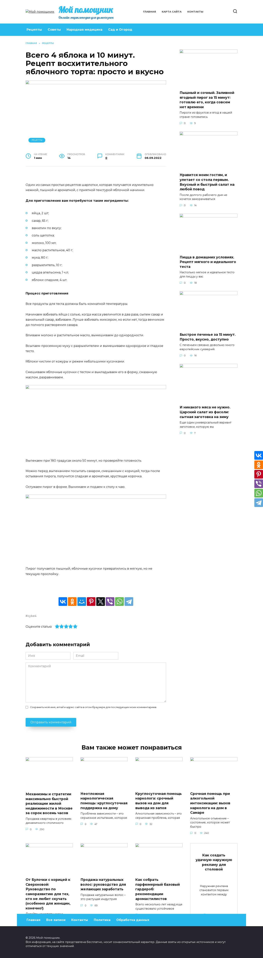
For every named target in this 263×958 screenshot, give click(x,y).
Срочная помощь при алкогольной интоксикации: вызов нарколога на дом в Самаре (210, 803)
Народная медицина (84, 29)
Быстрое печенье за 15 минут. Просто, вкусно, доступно (208, 336)
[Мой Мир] (81, 601)
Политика (102, 920)
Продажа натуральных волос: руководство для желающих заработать (103, 884)
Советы (54, 29)
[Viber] (110, 601)
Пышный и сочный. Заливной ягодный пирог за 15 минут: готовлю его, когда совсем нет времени (207, 100)
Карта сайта (172, 11)
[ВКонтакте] (63, 601)
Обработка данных (132, 920)
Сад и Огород (120, 29)
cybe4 (32, 616)
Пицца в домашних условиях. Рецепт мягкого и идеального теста (208, 261)
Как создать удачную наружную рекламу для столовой (214, 862)
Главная (149, 11)
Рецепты (34, 29)
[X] (100, 601)
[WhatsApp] (119, 601)
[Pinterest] (91, 601)
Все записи (55, 920)
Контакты (195, 11)
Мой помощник (85, 9)
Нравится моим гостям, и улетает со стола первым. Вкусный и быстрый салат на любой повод (207, 182)
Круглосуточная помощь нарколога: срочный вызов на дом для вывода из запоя (158, 801)
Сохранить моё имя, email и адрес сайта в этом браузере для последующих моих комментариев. (93, 707)
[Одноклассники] (72, 601)
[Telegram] (129, 601)
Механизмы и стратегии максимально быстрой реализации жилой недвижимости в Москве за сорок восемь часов (49, 803)
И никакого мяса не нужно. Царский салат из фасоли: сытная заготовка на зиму (205, 412)
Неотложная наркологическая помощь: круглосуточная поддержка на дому (103, 801)
